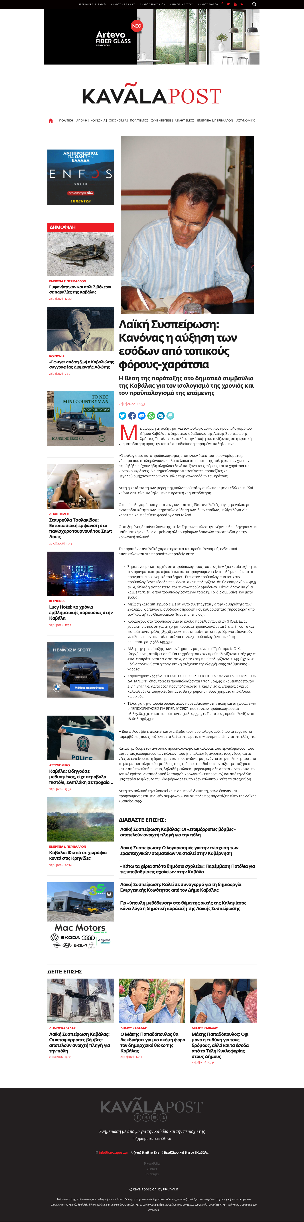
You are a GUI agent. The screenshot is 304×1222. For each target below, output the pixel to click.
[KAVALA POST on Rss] (163, 1117)
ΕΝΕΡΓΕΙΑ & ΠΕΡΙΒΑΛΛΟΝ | (215, 120)
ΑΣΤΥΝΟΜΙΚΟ (245, 120)
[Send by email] (161, 416)
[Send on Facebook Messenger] (142, 416)
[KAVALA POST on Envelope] (154, 1117)
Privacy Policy (152, 1163)
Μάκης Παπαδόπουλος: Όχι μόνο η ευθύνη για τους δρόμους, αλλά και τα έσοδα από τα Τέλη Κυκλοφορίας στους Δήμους (220, 1045)
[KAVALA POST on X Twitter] (146, 1117)
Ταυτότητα (152, 1174)
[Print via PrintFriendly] (170, 416)
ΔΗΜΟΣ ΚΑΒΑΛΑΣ (122, 4)
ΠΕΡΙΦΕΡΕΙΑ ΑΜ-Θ (92, 4)
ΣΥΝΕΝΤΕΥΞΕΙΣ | (162, 120)
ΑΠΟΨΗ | (82, 120)
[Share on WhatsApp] (151, 416)
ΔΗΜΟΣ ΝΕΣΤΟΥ (181, 4)
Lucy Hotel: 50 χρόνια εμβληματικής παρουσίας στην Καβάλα (81, 613)
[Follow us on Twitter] (230, 4)
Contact (152, 1169)
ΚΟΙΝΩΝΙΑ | (99, 120)
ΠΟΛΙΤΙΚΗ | (66, 120)
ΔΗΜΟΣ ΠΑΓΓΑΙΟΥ (153, 4)
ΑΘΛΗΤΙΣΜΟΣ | (185, 120)
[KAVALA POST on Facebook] (137, 1117)
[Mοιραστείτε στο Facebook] (132, 416)
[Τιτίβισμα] (122, 416)
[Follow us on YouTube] (237, 4)
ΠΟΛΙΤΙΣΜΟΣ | (139, 120)
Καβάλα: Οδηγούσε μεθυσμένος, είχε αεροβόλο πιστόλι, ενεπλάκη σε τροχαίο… (81, 777)
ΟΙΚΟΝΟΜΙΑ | (118, 120)
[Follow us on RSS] (241, 4)
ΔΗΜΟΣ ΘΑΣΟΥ (208, 4)
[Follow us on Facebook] (224, 4)
